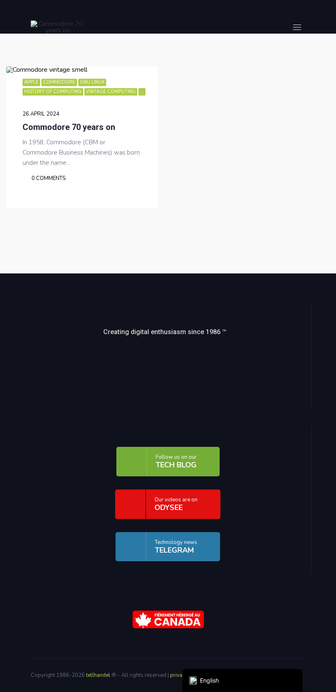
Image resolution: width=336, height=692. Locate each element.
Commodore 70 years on (69, 127)
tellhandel (98, 675)
